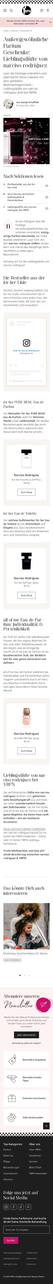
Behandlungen (11, 1167)
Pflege (6, 1161)
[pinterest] (28, 1207)
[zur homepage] (26, 10)
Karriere (33, 1161)
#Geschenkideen (12, 960)
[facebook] (13, 1207)
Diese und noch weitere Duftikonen (24, 829)
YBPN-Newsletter (38, 1173)
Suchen (11, 1240)
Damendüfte (26, 31)
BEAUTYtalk (35, 1167)
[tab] (20, 975)
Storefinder (35, 1155)
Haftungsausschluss (11, 1258)
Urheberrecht (32, 1253)
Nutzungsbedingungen (12, 1253)
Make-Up (8, 1155)
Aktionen (8, 1179)
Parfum (14, 31)
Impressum (31, 1264)
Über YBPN (35, 1149)
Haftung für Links (10, 1264)
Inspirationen (10, 1173)
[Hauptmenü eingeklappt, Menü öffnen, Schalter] (5, 10)
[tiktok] (21, 1207)
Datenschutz (32, 1258)
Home (6, 31)
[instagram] (6, 1207)
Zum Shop (26, 492)
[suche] (11, 10)
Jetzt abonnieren (26, 1034)
